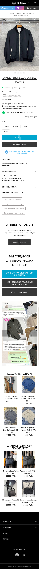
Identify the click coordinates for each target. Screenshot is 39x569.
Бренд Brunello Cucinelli (12, 199)
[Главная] (6, 13)
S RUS (6, 131)
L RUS (15, 126)
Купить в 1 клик (19, 144)
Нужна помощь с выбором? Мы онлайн (19, 112)
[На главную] (19, 3)
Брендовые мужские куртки (13, 213)
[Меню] (3, 3)
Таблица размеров (30, 117)
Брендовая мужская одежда (14, 208)
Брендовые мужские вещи (13, 204)
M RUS (24, 126)
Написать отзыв (19, 242)
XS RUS (6, 126)
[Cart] (35, 2)
